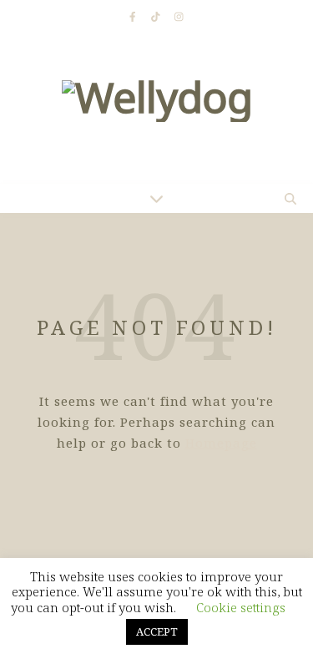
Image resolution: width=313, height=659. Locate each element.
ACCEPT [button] (157, 631)
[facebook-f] (134, 16)
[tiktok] (157, 16)
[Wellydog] (156, 108)
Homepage (221, 442)
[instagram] (179, 16)
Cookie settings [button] (240, 607)
